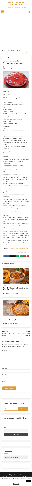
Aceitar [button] (28, 481)
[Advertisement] (16, 31)
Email (4, 375)
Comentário (6, 350)
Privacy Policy (16, 483)
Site (3, 381)
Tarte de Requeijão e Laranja (13, 320)
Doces (5, 58)
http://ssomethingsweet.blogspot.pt (18, 248)
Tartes (10, 58)
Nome (4, 368)
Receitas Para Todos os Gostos (16, 3)
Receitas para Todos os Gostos (12, 69)
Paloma (16, 293)
